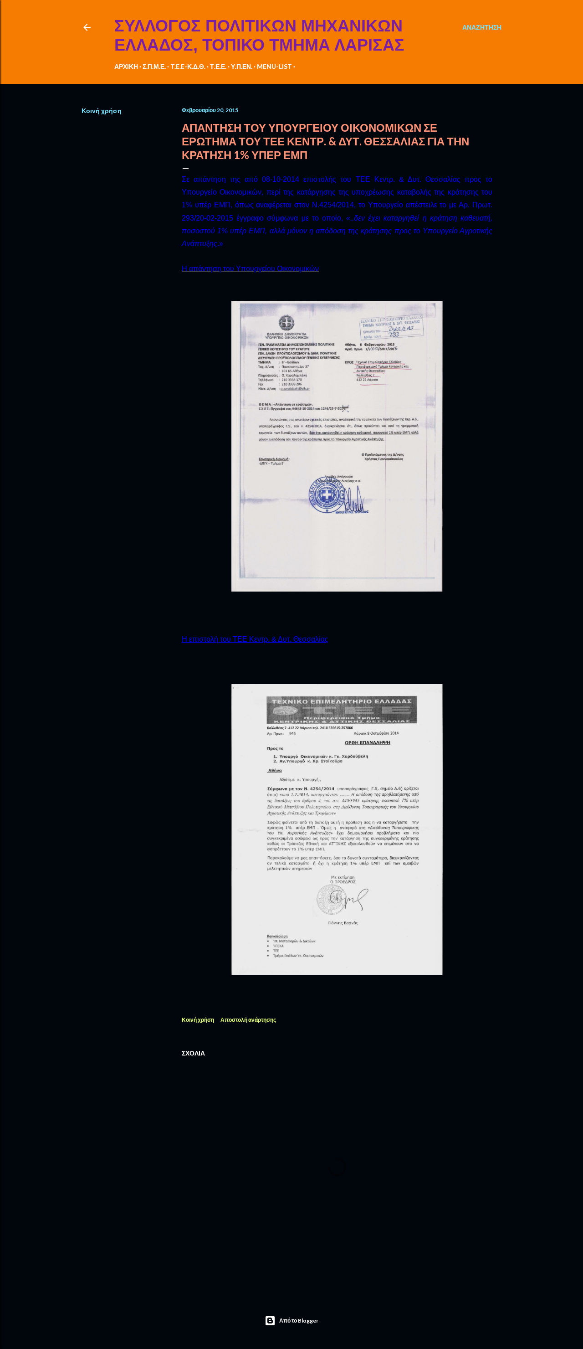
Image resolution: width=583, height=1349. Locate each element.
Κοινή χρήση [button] (102, 110)
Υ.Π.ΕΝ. (241, 66)
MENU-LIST (274, 66)
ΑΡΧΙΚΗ (126, 66)
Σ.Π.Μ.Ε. (154, 66)
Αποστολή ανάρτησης (248, 1019)
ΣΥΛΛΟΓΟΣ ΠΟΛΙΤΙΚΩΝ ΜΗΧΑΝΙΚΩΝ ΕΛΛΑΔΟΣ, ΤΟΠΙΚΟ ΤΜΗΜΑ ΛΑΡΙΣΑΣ (259, 35)
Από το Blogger (298, 1320)
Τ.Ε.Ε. (218, 66)
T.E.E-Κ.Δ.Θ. (187, 66)
